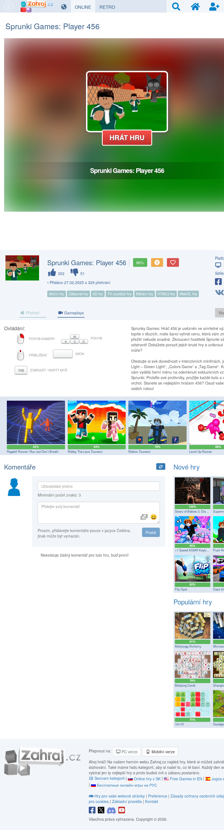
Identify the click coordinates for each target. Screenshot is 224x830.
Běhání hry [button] (144, 293)
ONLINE (85, 7)
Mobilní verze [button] (163, 751)
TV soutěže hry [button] (119, 293)
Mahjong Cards (185, 685)
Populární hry (192, 601)
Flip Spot (181, 589)
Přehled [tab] (32, 312)
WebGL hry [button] (188, 293)
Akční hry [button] (56, 293)
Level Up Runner (200, 451)
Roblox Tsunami (139, 451)
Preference (158, 796)
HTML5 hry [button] (166, 293)
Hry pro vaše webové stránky (119, 796)
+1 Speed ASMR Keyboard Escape (199, 550)
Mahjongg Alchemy (188, 646)
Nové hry (186, 466)
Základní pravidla (127, 801)
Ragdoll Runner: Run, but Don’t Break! (32, 451)
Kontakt (151, 801)
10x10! (179, 724)
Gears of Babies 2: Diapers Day (196, 511)
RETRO (109, 7)
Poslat (151, 532)
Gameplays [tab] (73, 312)
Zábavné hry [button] (78, 293)
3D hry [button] (98, 293)
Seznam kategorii (109, 778)
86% (140, 262)
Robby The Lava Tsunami (85, 451)
